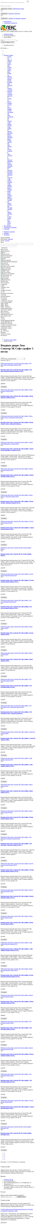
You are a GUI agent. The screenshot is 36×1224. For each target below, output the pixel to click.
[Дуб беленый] (5, 251)
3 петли (7, 240)
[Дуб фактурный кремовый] (9, 261)
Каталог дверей (8, 55)
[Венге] (3, 252)
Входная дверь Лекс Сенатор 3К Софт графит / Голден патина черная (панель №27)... (17, 581)
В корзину (3, 386)
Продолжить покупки (6, 8)
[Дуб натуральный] (6, 255)
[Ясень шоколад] (6, 267)
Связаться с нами (12, 1211)
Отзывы (6, 233)
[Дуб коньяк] (4, 278)
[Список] (1, 357)
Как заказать (7, 226)
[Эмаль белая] (5, 264)
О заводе (3, 1209)
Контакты (7, 234)
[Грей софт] (4, 281)
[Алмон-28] (4, 263)
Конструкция (10, 1209)
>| (4, 1159)
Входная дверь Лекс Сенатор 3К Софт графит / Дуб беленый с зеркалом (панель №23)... (16, 844)
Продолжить (4, 13)
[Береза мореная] (6, 260)
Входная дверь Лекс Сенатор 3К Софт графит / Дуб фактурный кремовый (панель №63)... (16, 370)
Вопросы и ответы (9, 231)
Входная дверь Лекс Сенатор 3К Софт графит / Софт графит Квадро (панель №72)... (17, 949)
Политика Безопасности (21, 1209)
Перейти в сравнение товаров (17, 18)
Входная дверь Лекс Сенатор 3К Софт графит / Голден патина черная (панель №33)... (17, 870)
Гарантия (6, 229)
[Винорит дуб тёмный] (7, 273)
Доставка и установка (10, 227)
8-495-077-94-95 (8, 34)
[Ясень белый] (5, 254)
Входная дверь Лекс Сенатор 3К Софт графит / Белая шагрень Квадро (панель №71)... (17, 975)
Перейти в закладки (14, 13)
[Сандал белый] (5, 257)
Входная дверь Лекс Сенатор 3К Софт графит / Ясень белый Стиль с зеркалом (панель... (17, 423)
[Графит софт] (5, 270)
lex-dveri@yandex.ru (9, 35)
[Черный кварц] (5, 279)
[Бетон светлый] (5, 272)
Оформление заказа (18, 8)
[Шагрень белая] (6, 269)
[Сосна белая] (5, 276)
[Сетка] (3, 357)
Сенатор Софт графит (10, 340)
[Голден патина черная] (8, 266)
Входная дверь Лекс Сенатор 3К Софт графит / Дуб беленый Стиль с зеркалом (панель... (16, 712)
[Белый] (3, 258)
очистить (10, 239)
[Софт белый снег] (6, 275)
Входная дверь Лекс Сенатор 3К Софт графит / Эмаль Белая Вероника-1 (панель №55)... (17, 449)
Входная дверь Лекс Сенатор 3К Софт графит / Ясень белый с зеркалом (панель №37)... (17, 502)
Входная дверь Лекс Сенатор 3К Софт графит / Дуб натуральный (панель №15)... (16, 607)
